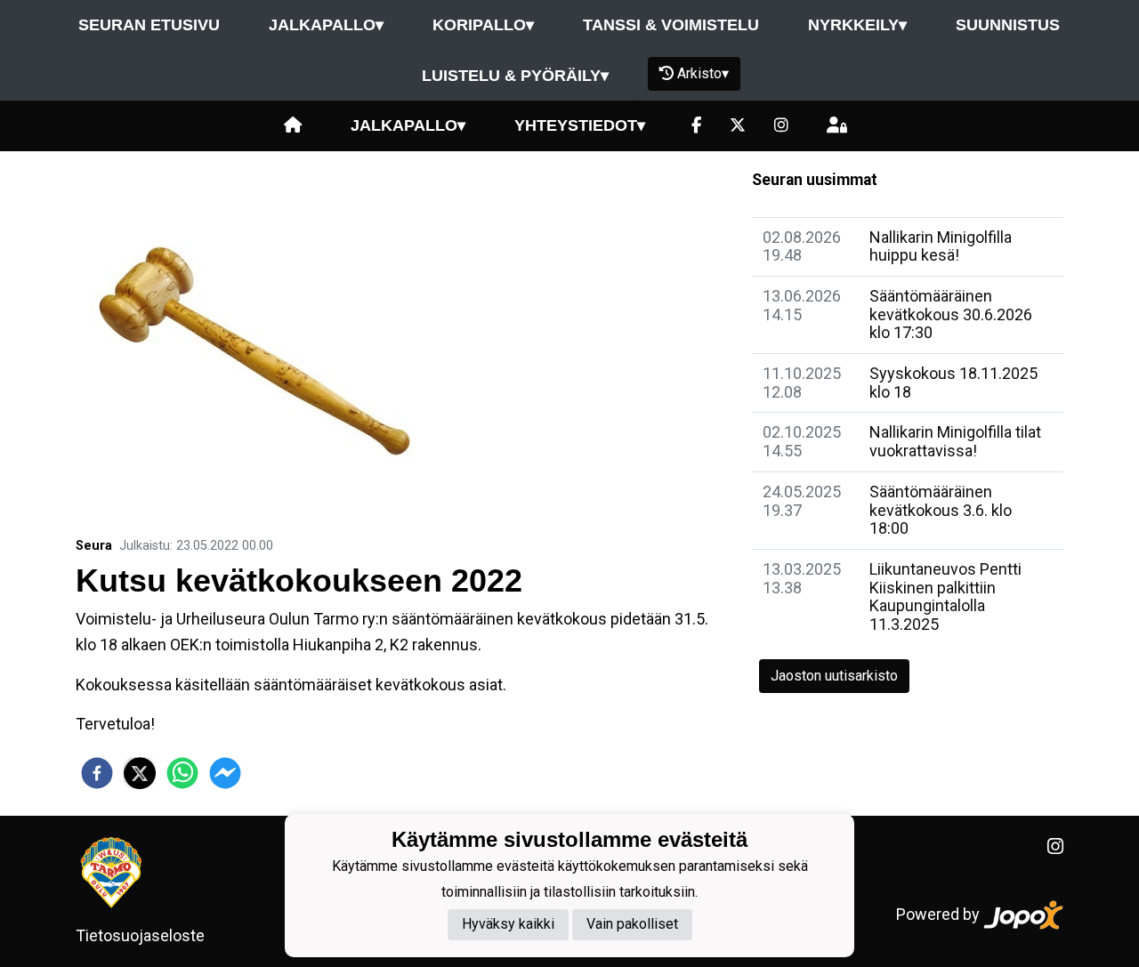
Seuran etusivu (149, 25)
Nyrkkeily (857, 25)
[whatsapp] (182, 773)
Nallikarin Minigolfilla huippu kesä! (940, 246)
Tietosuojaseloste (140, 935)
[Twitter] (737, 126)
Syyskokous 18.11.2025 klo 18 (953, 382)
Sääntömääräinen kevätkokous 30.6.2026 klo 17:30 (950, 314)
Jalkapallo (326, 25)
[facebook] (97, 773)
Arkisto (703, 73)
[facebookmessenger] (225, 773)
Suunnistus (1008, 25)
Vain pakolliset (632, 924)
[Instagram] (781, 126)
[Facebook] (696, 126)
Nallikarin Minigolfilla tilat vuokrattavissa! (955, 441)
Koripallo (483, 25)
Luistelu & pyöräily (515, 76)
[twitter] (140, 773)
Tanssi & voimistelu (671, 25)
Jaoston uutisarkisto (834, 675)
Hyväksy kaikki (508, 924)
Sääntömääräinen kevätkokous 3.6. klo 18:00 (940, 509)
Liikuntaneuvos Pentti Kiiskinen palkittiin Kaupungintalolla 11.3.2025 (945, 596)
